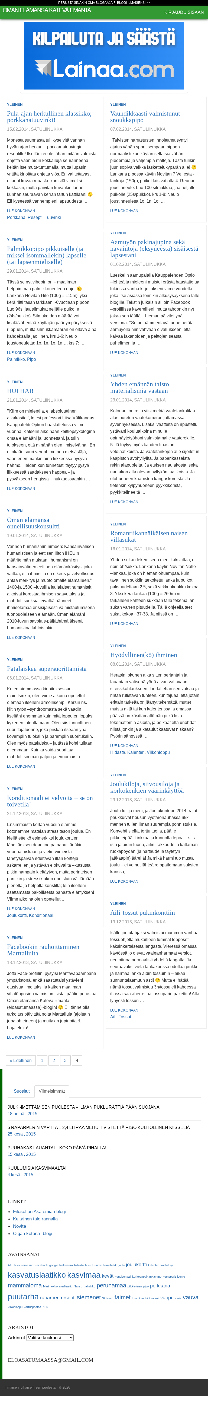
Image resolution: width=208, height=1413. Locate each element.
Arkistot (16, 1337)
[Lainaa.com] (104, 55)
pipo (31, 359)
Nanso (78, 1286)
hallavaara (66, 1265)
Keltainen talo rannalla (35, 1218)
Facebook (41, 1265)
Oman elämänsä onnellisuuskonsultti (33, 523)
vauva (191, 1297)
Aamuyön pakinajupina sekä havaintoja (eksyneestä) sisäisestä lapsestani (154, 248)
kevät (107, 1276)
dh (14, 1265)
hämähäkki (110, 1265)
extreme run (25, 1265)
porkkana (16, 217)
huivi (88, 1265)
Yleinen (14, 105)
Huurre (97, 1265)
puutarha (23, 1296)
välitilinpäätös (32, 1307)
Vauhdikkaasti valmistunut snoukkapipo (145, 116)
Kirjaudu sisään (184, 12)
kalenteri (136, 752)
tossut (125, 1017)
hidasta (117, 752)
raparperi (50, 1297)
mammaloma (25, 1285)
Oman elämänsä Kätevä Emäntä (47, 9)
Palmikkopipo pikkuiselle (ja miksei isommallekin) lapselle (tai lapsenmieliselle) (46, 255)
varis (178, 1298)
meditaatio (65, 1286)
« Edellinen (21, 1060)
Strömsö (107, 1298)
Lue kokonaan (21, 211)
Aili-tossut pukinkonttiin (142, 912)
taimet (123, 1297)
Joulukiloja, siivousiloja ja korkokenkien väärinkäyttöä (147, 787)
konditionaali (41, 915)
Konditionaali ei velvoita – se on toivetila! (50, 801)
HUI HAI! (20, 390)
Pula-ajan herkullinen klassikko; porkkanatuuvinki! (49, 116)
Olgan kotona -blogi (32, 1233)
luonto (181, 1276)
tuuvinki (53, 217)
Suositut (22, 1091)
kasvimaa (83, 1274)
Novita (19, 1226)
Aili (113, 1017)
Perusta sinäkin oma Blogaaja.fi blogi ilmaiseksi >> (104, 3)
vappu (167, 1297)
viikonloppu (158, 752)
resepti (35, 217)
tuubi (144, 1298)
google (53, 1265)
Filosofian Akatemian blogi (39, 1211)
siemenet (89, 1297)
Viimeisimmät (52, 1091)
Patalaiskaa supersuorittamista (47, 668)
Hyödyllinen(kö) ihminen (143, 654)
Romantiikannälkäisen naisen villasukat (149, 536)
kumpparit (169, 1276)
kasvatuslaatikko (37, 1274)
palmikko (16, 359)
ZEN (45, 1307)
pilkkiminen (135, 1286)
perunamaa (111, 1285)
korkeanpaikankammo (146, 1276)
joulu (122, 1265)
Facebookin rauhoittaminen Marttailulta (43, 950)
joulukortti (17, 915)
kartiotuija (167, 1265)
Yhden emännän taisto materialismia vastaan (139, 387)
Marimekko (50, 1286)
